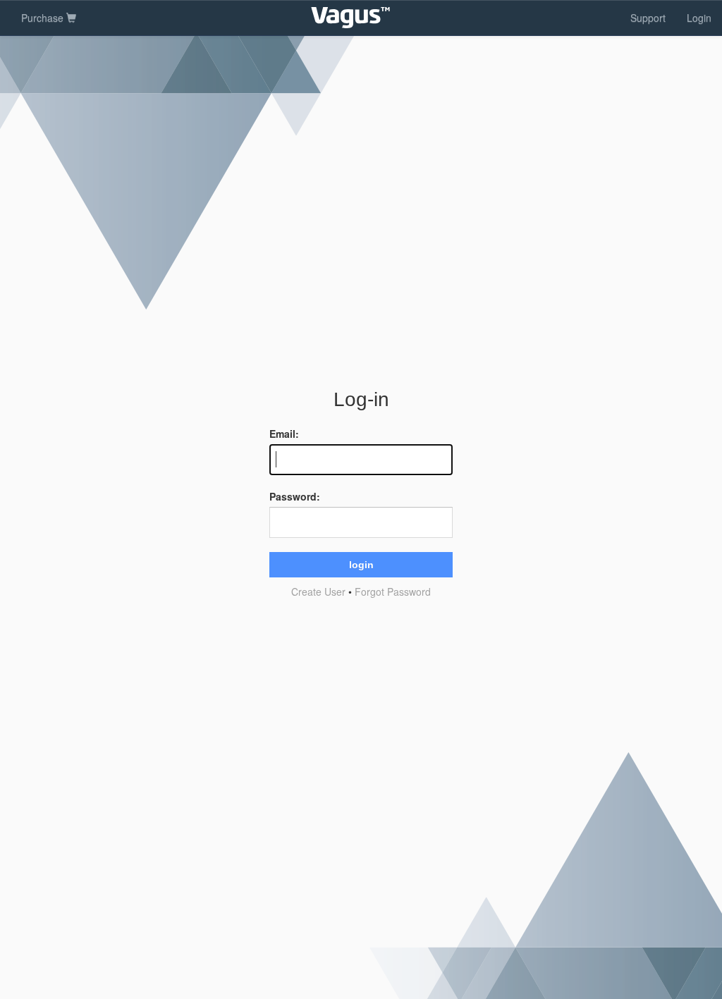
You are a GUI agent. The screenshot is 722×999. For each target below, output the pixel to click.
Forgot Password (393, 591)
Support (648, 18)
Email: (284, 434)
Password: (294, 496)
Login (699, 18)
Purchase (43, 18)
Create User (318, 591)
